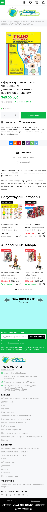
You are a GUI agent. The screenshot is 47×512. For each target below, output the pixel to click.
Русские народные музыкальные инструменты (22, 437)
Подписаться (36, 337)
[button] (16, 289)
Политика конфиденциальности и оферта (20, 448)
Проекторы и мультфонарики (14, 433)
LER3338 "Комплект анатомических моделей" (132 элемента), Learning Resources (35, 226)
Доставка (5, 466)
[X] (23, 143)
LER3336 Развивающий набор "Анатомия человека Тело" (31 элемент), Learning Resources (10, 274)
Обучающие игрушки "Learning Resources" (20, 398)
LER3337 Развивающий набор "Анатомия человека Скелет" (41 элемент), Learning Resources (34, 274)
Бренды (5, 440)
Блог (3, 459)
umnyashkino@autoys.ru (15, 373)
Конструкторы (7, 412)
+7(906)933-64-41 (11, 367)
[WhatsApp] (32, 143)
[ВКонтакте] (11, 143)
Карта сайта (35, 501)
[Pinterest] (19, 143)
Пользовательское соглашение (15, 452)
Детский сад (7, 402)
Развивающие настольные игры (15, 419)
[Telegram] (36, 143)
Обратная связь (8, 462)
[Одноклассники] (15, 143)
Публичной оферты (16, 343)
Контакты (5, 473)
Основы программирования (13, 423)
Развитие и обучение (11, 430)
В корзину (33, 115)
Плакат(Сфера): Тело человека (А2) (9, 226)
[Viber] (28, 143)
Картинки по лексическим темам (24, 127)
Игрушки (5, 409)
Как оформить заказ (10, 476)
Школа (4, 405)
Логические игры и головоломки (16, 416)
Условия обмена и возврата (13, 455)
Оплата (4, 469)
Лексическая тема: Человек (12, 129)
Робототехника (8, 426)
